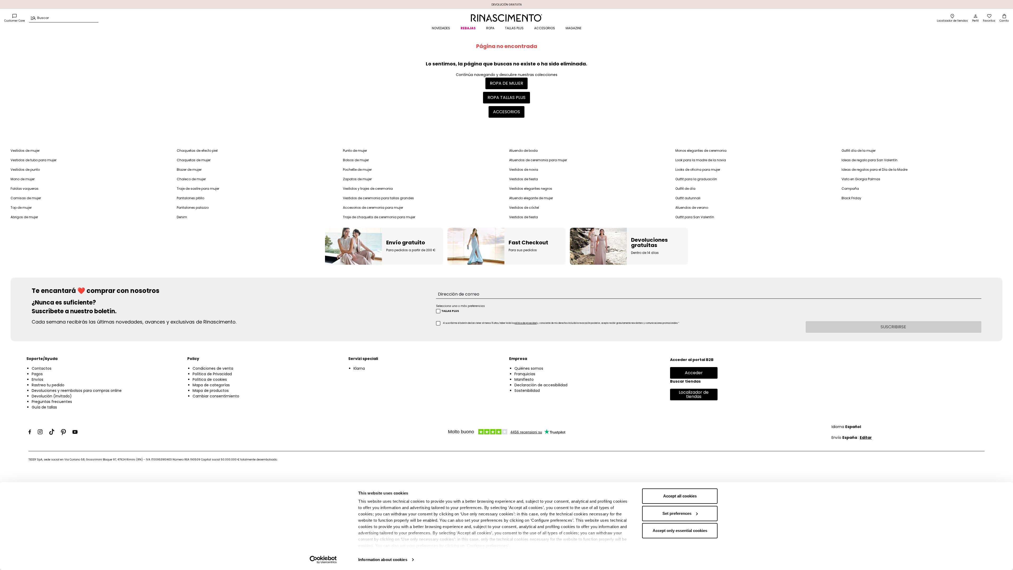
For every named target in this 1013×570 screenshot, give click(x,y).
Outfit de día (685, 188)
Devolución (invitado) (52, 396)
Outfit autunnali (687, 198)
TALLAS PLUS (514, 28)
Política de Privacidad (212, 374)
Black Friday (851, 198)
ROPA (490, 28)
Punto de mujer (355, 150)
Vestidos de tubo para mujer (33, 160)
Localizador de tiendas (694, 394)
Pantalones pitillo (190, 198)
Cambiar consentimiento (216, 396)
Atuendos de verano (691, 207)
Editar (866, 437)
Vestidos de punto (25, 169)
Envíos (37, 379)
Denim (182, 217)
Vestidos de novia (523, 169)
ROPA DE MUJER (506, 83)
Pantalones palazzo (193, 207)
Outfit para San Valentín (694, 217)
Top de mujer (21, 207)
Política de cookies (210, 379)
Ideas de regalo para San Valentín (869, 160)
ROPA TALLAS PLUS (506, 97)
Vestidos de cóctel (524, 207)
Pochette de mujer (357, 169)
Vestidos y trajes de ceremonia (368, 188)
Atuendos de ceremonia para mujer (538, 160)
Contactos (41, 368)
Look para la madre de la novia (700, 160)
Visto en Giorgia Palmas (861, 179)
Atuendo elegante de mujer (531, 198)
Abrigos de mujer (24, 217)
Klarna (359, 368)
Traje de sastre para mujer (198, 188)
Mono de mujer (23, 179)
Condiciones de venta (213, 368)
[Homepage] (506, 18)
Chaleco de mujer (191, 179)
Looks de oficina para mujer (697, 169)
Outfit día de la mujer (859, 150)
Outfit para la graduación (696, 179)
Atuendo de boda (523, 150)
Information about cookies (382, 559)
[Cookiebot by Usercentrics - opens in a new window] (323, 560)
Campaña (850, 188)
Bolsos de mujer (356, 160)
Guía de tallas (44, 407)
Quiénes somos (528, 368)
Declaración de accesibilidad (540, 385)
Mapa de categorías (211, 385)
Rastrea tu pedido (48, 385)
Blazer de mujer (189, 169)
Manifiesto (524, 379)
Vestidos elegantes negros (530, 188)
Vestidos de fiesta (523, 179)
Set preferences (676, 513)
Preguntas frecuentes (52, 401)
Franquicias (524, 374)
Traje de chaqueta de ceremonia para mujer (379, 217)
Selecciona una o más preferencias (460, 306)
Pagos (37, 374)
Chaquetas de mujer (194, 160)
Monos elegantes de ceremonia (701, 150)
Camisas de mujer (26, 198)
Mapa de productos (211, 390)
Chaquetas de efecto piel (197, 150)
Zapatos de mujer (357, 179)
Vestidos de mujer (25, 150)
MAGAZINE (573, 28)
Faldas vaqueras (25, 188)
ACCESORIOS (544, 28)
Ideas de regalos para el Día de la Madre (874, 169)
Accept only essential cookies (680, 530)
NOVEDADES (441, 28)
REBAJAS (468, 28)
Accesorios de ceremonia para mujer (373, 207)
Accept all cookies (680, 496)
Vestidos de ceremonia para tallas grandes (378, 198)
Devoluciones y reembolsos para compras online (77, 390)
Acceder (694, 373)
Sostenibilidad (527, 390)
